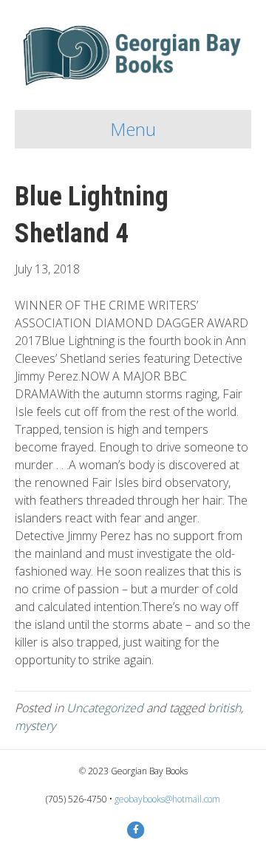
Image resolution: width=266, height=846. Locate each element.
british (224, 708)
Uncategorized (104, 708)
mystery (35, 725)
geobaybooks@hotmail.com (167, 799)
